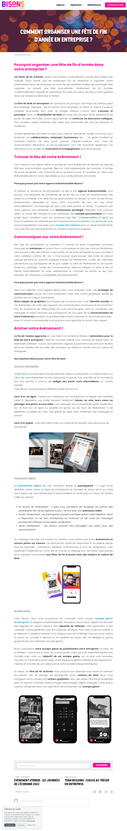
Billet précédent (23, 777)
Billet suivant (70, 777)
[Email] (111, 792)
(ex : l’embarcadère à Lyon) (90, 217)
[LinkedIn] (106, 792)
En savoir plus (31, 821)
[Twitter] (100, 792)
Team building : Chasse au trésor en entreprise (87, 782)
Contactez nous (115, 4)
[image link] (13, 5)
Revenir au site (22, 792)
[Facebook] (94, 792)
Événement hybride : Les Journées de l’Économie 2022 (37, 782)
